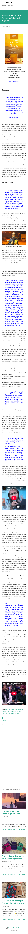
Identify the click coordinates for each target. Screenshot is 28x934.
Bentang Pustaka (10, 709)
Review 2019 (5, 713)
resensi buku (18, 711)
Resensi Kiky (8, 2)
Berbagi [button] (4, 720)
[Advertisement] (14, 774)
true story (5, 715)
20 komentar (11, 829)
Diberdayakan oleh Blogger (15, 927)
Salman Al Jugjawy (14, 713)
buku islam (19, 709)
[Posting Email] (3, 718)
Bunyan (4, 711)
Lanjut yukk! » (22, 829)
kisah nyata (10, 711)
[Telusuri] (22, 3)
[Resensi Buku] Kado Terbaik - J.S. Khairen (11, 812)
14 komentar (11, 919)
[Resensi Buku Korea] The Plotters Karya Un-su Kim (13, 901)
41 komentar (11, 874)
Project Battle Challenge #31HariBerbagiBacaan (13, 857)
